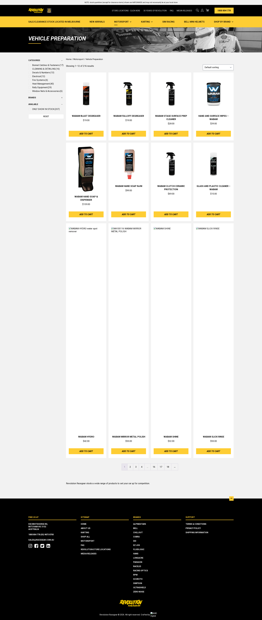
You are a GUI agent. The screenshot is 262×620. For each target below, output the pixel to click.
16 (154, 467)
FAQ (171, 11)
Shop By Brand (222, 21)
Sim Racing (168, 21)
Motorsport (121, 21)
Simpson (137, 583)
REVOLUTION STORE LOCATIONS (96, 549)
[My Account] (202, 10)
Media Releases (184, 11)
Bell (135, 528)
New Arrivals (97, 21)
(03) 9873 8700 (47, 534)
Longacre (138, 558)
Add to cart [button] (86, 133)
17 (161, 467)
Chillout (138, 532)
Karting (145, 21)
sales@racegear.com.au (41, 540)
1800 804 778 (224, 10)
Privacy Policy (193, 528)
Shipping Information (197, 532)
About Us (85, 528)
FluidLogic (138, 549)
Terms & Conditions (196, 524)
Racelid (137, 566)
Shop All (85, 537)
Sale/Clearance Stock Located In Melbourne (54, 21)
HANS (135, 554)
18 (168, 467)
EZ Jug (136, 545)
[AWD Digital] (157, 614)
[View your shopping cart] (207, 10)
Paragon (137, 562)
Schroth (137, 579)
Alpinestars (139, 524)
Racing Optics (140, 570)
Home (69, 59)
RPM (135, 575)
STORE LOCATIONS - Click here (126, 11)
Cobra (136, 537)
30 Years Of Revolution (155, 11)
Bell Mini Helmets (194, 21)
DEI (134, 541)
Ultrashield (139, 587)
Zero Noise (138, 592)
